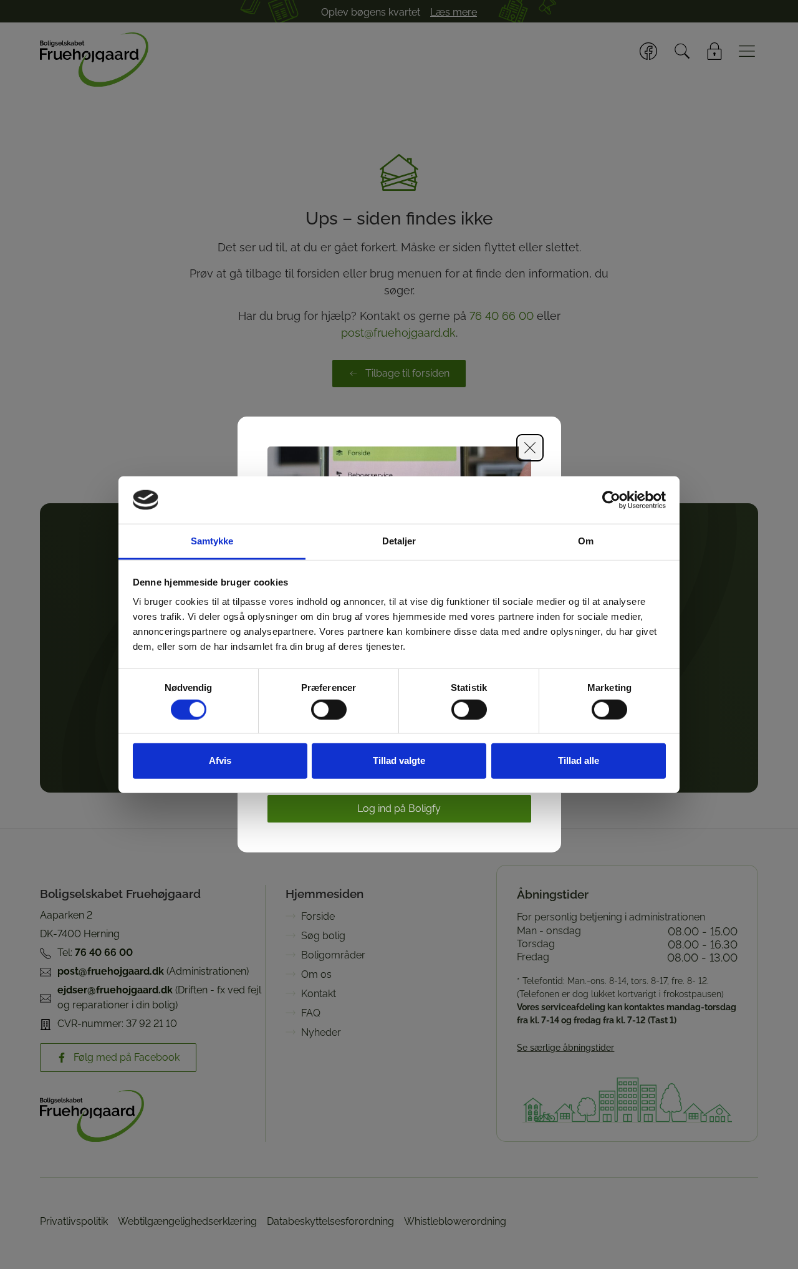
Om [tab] (586, 541)
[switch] (329, 709)
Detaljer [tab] (399, 541)
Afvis (220, 760)
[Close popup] (530, 448)
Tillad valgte (399, 760)
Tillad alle (578, 760)
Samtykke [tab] (212, 541)
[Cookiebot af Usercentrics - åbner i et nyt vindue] (611, 500)
